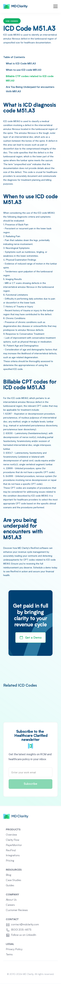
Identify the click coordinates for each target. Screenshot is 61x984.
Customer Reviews (17, 910)
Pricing (10, 861)
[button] (55, 6)
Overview (11, 835)
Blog (8, 875)
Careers (10, 905)
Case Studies (13, 880)
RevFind (11, 850)
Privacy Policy (14, 949)
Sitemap (30, 966)
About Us (11, 900)
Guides (10, 885)
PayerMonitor (14, 845)
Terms (9, 954)
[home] (15, 6)
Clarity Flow (12, 840)
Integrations (13, 855)
